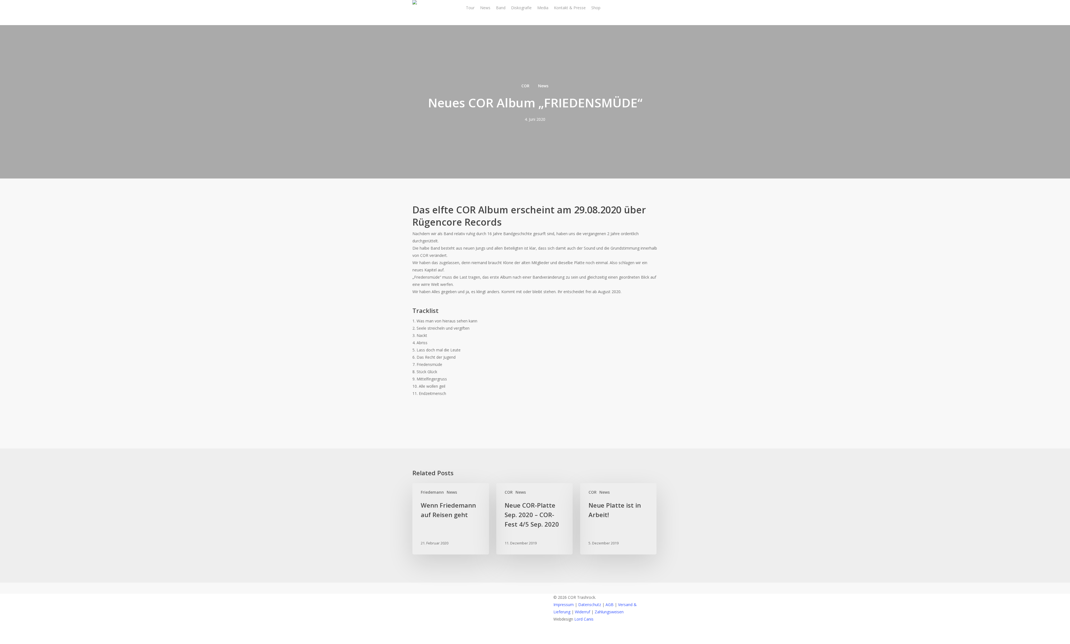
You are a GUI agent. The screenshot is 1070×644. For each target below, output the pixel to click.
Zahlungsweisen (609, 611)
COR (525, 85)
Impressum (563, 604)
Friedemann (432, 492)
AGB (609, 604)
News (543, 85)
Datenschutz (589, 604)
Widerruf (582, 611)
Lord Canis (584, 619)
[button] (535, 640)
